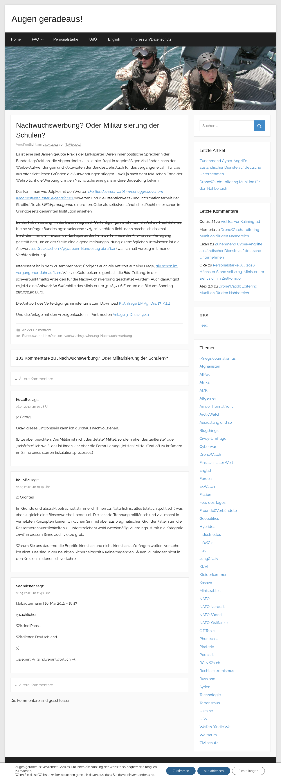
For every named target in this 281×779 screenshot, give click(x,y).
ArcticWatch (210, 414)
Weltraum (208, 735)
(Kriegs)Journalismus (218, 358)
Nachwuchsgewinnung (81, 336)
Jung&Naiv (209, 558)
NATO (205, 599)
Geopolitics (209, 518)
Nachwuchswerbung (116, 336)
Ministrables (210, 590)
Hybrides (207, 526)
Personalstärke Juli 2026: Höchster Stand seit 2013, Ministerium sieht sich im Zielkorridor (232, 272)
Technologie (210, 695)
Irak (203, 550)
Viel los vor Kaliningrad (240, 221)
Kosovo (206, 583)
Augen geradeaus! (47, 19)
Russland (207, 679)
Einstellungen (248, 771)
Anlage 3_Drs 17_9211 (131, 314)
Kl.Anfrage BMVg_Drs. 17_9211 (144, 303)
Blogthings (209, 430)
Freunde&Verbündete (218, 510)
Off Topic (207, 631)
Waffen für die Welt (216, 727)
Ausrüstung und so (216, 422)
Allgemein (209, 398)
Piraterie (207, 647)
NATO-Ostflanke (214, 622)
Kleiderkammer (213, 574)
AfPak (205, 374)
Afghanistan (210, 366)
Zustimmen (181, 771)
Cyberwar (208, 446)
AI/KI (204, 390)
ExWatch (207, 486)
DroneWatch (210, 454)
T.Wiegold (73, 145)
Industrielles (210, 534)
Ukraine (206, 711)
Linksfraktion (52, 336)
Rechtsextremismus (217, 670)
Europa (206, 478)
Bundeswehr (31, 336)
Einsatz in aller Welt (216, 462)
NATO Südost (211, 615)
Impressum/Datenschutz (151, 39)
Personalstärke (65, 39)
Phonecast (209, 638)
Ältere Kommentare (36, 379)
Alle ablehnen (214, 771)
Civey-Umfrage (213, 438)
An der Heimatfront (36, 330)
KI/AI (204, 567)
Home (16, 39)
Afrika (204, 382)
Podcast (207, 654)
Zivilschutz (209, 743)
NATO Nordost (212, 606)
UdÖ (93, 39)
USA (203, 719)
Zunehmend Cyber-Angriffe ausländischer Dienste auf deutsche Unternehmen (230, 167)
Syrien (205, 687)
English (114, 39)
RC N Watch (210, 663)
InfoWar (206, 542)
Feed (204, 325)
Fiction (205, 494)
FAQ (35, 39)
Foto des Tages (212, 502)
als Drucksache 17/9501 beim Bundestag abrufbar (73, 248)
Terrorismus (210, 703)
